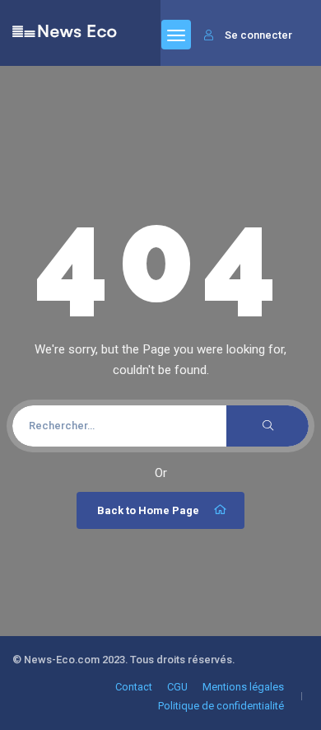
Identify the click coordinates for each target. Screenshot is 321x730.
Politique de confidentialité (221, 706)
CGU (177, 687)
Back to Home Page (148, 510)
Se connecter (258, 35)
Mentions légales (243, 687)
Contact (133, 687)
